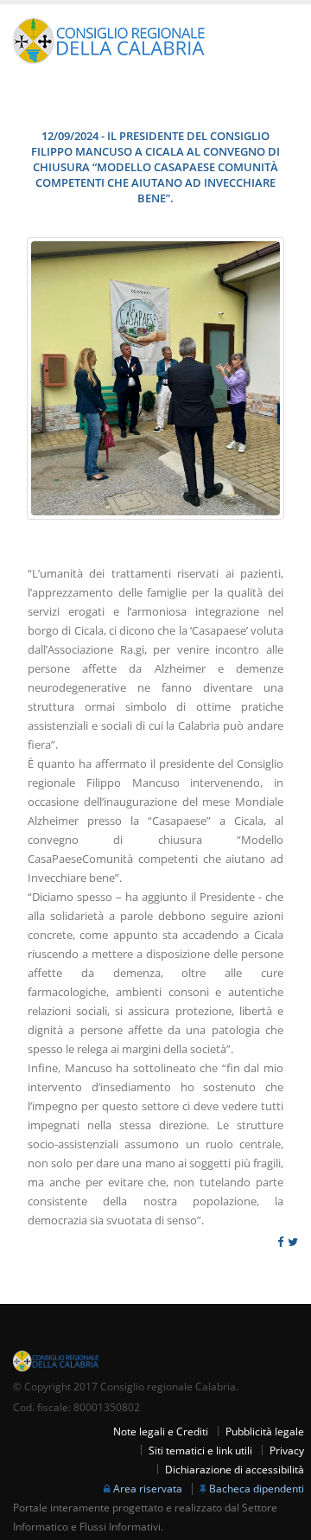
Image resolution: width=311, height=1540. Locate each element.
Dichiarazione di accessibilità (234, 1469)
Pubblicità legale (264, 1431)
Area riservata (147, 1488)
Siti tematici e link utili (200, 1450)
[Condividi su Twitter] (293, 1242)
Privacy (287, 1450)
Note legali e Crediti (160, 1431)
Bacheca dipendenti (256, 1488)
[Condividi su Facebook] (280, 1242)
